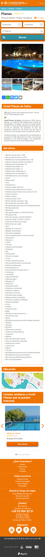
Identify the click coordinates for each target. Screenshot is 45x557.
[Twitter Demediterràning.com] (19, 530)
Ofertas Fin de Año (22, 496)
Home (4, 9)
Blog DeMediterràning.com (22, 494)
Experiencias (22, 467)
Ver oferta (22, 444)
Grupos (22, 469)
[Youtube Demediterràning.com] (12, 530)
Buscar (22, 37)
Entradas (22, 471)
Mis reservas (22, 506)
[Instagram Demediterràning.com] (33, 530)
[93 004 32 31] (40, 3)
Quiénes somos (22, 479)
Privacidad (22, 486)
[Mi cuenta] (43, 3)
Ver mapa (40, 18)
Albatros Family (13, 433)
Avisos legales (22, 484)
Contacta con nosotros (22, 508)
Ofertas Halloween (22, 498)
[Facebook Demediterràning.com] (26, 530)
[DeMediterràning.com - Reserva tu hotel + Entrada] (16, 3)
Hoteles (11, 9)
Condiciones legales (22, 481)
